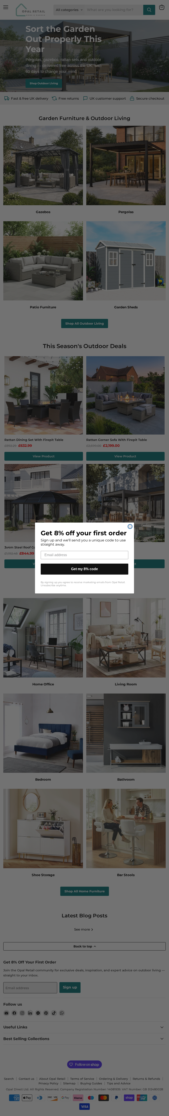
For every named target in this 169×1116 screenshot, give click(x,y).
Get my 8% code (84, 569)
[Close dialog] (130, 526)
